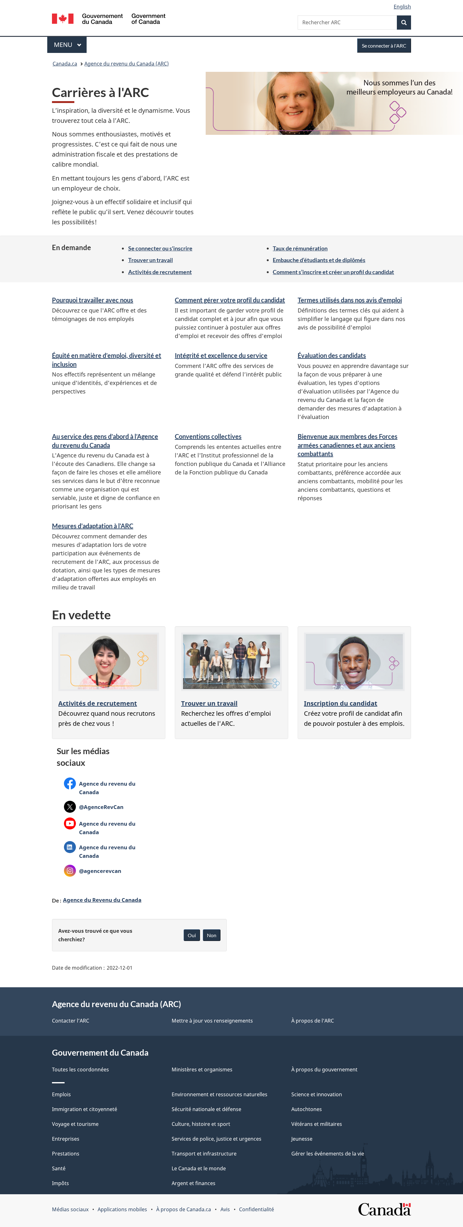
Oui (192, 935)
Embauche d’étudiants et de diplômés (319, 259)
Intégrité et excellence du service (221, 355)
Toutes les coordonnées (80, 1069)
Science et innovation (316, 1094)
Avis (225, 1209)
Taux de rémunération (300, 248)
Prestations (65, 1153)
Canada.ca (65, 63)
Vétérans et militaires (316, 1124)
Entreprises (65, 1138)
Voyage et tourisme (75, 1124)
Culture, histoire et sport (201, 1124)
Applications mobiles (122, 1209)
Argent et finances (193, 1183)
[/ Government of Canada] (108, 20)
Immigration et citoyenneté (84, 1109)
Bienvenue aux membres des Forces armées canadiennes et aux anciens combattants (347, 445)
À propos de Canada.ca (183, 1209)
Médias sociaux (70, 1209)
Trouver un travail (150, 259)
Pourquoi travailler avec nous (92, 300)
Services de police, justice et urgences (216, 1138)
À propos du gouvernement (324, 1069)
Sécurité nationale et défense (206, 1109)
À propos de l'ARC (312, 1020)
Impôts (60, 1183)
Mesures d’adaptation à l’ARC (92, 526)
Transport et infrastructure (204, 1153)
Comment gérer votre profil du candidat (230, 300)
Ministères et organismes (202, 1069)
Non (211, 935)
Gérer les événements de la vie (327, 1153)
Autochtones (306, 1109)
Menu (70, 44)
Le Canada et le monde (199, 1168)
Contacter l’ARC (70, 1020)
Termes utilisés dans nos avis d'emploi (350, 300)
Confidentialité (256, 1209)
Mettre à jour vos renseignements (212, 1020)
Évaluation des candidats (332, 355)
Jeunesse (301, 1138)
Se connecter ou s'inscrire (160, 248)
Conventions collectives (208, 436)
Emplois (61, 1094)
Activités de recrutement (160, 271)
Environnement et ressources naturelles (219, 1094)
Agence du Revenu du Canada (102, 899)
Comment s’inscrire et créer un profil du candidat (333, 271)
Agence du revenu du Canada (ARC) (126, 63)
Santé (59, 1168)
